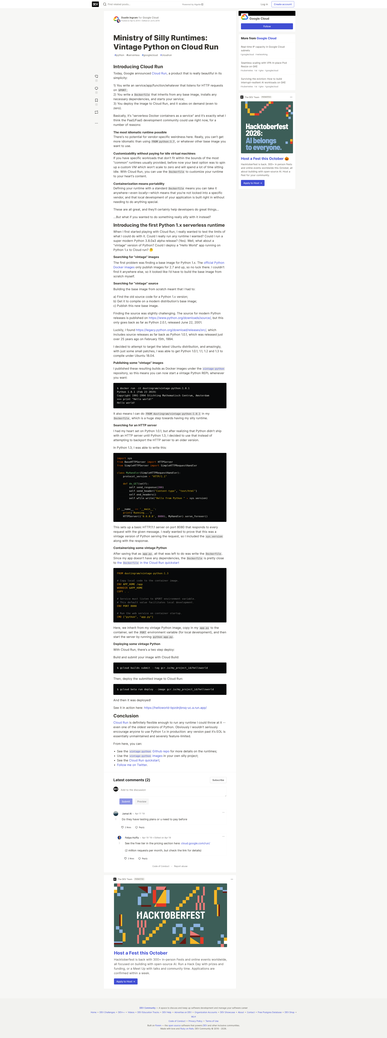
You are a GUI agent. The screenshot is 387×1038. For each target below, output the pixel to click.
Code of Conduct (160, 866)
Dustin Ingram (129, 17)
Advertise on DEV (183, 1012)
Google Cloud (151, 17)
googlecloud (150, 55)
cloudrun (166, 55)
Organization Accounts (206, 1012)
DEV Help (166, 1012)
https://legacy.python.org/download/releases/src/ (171, 330)
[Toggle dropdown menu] (223, 812)
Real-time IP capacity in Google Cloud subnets (262, 50)
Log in (264, 4)
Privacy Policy (195, 1021)
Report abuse (180, 866)
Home (93, 1012)
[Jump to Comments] (96, 90)
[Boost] (96, 112)
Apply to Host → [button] (125, 981)
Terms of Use (211, 1021)
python (119, 55)
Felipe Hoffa (132, 837)
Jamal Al (127, 813)
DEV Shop (289, 1012)
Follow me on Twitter (132, 765)
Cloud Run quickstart (144, 760)
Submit (126, 801)
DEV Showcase (227, 1012)
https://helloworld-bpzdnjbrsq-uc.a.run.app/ (175, 708)
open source (174, 1025)
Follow (267, 26)
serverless (133, 55)
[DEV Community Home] (95, 4)
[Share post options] (96, 123)
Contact (251, 1012)
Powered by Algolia (191, 4)
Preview (141, 801)
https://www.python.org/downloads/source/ (180, 318)
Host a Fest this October (140, 953)
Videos (131, 1012)
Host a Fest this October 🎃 (265, 158)
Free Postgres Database (270, 1012)
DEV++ (121, 1012)
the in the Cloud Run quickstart (148, 563)
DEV (205, 1025)
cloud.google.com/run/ (195, 843)
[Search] (105, 4)
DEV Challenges (107, 1012)
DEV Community (148, 1008)
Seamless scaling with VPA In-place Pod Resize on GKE (263, 66)
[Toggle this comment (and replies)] (116, 819)
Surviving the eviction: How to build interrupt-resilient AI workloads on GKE (263, 82)
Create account (283, 4)
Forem (158, 1025)
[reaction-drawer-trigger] (96, 78)
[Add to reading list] (96, 102)
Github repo (149, 751)
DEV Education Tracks (148, 1012)
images (146, 756)
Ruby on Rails (187, 1028)
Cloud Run (159, 73)
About (241, 1012)
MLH (193, 1016)
